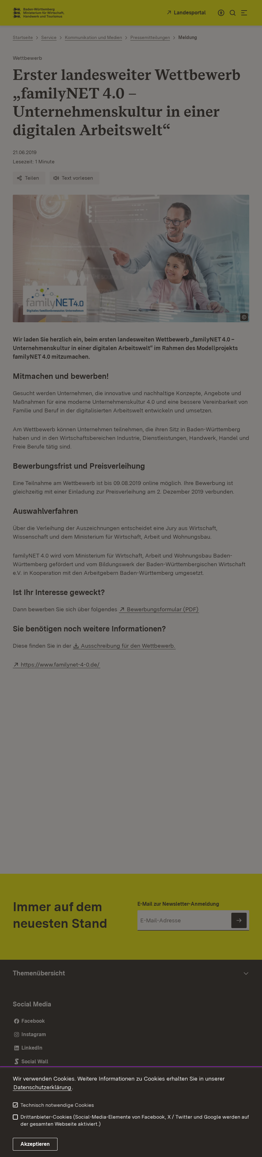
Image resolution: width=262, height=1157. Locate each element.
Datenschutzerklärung (42, 1087)
